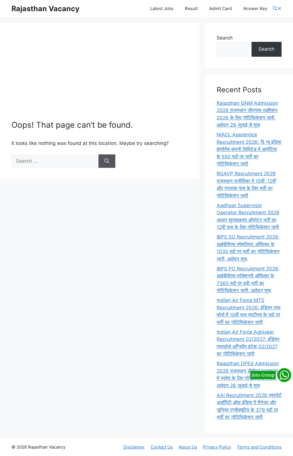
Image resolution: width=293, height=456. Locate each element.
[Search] (106, 161)
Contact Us (162, 447)
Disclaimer (134, 447)
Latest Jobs (161, 8)
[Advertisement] (99, 77)
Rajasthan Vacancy (45, 8)
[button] (277, 8)
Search (225, 38)
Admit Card (220, 8)
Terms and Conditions (259, 447)
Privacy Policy (217, 447)
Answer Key (255, 8)
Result (191, 8)
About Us (188, 447)
